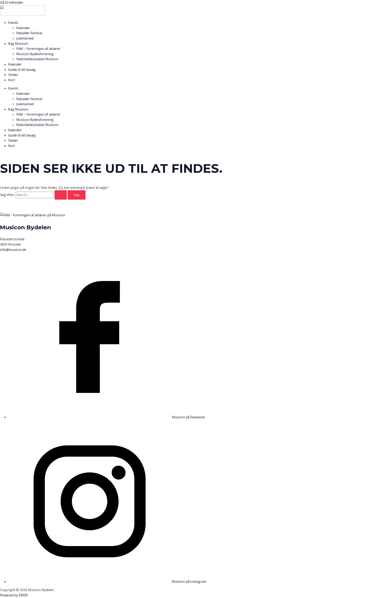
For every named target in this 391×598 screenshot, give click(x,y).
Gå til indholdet (11, 2)
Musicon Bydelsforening (35, 54)
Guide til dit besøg (22, 69)
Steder (13, 74)
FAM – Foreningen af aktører (38, 48)
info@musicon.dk (13, 249)
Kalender (23, 28)
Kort (11, 80)
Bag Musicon (18, 43)
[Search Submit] (61, 195)
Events (13, 22)
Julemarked (25, 38)
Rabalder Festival (29, 33)
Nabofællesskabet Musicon (37, 59)
